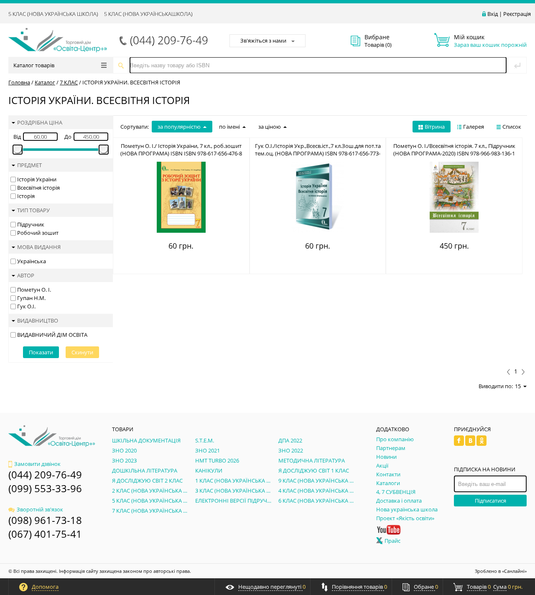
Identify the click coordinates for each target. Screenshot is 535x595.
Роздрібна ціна (39, 122)
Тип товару (33, 210)
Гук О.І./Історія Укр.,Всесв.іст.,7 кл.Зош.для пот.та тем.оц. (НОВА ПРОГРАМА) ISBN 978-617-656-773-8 (318, 153)
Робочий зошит (38, 232)
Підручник (30, 224)
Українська (31, 261)
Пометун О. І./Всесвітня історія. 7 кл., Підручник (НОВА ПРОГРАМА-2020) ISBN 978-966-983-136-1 (454, 149)
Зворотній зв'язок (40, 509)
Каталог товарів (33, 65)
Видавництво (37, 320)
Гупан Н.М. (31, 298)
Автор (25, 275)
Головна (19, 82)
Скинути (82, 352)
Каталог (45, 82)
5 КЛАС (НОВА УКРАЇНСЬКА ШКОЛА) (53, 14)
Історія (26, 196)
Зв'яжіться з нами (263, 40)
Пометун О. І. (34, 289)
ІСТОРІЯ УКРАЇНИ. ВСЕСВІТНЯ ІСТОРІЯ (131, 82)
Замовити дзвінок (37, 464)
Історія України (36, 179)
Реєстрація (517, 14)
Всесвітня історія (38, 187)
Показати (41, 352)
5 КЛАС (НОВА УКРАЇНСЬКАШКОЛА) (148, 14)
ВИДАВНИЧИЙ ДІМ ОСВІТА (52, 334)
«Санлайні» (514, 571)
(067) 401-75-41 (45, 534)
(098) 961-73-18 (45, 520)
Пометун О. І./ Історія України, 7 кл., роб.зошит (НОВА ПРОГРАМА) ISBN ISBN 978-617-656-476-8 (181, 149)
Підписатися (490, 500)
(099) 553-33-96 (45, 488)
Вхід (492, 14)
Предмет (29, 165)
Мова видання (39, 247)
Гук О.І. (26, 306)
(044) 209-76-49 (169, 40)
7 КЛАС (69, 82)
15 (518, 386)
